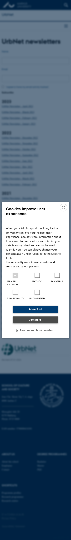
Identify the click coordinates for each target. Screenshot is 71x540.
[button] (35, 331)
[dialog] (35, 270)
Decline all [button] (35, 319)
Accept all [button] (35, 309)
